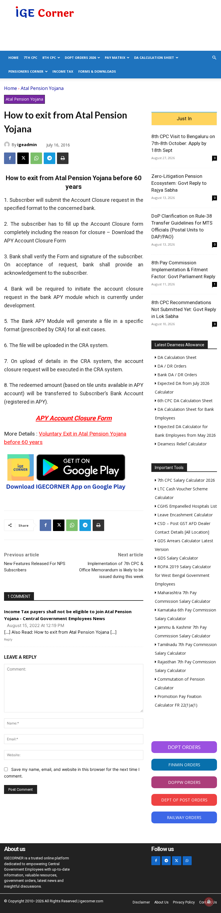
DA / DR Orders (171, 366)
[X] (23, 158)
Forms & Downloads (97, 71)
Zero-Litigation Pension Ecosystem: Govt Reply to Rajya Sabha (179, 183)
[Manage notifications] (209, 901)
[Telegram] (49, 158)
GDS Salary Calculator (177, 558)
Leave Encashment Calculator (184, 514)
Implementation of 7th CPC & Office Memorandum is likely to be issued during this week (111, 570)
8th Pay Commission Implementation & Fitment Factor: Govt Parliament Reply (183, 269)
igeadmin (27, 144)
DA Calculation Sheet (154, 57)
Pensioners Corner (25, 71)
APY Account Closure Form (74, 418)
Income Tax (62, 71)
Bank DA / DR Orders (176, 374)
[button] (214, 58)
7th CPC (30, 57)
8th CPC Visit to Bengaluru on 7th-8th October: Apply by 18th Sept (183, 143)
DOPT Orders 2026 (80, 57)
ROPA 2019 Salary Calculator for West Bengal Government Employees (183, 575)
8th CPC (49, 57)
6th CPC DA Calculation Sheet (184, 400)
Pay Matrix (115, 57)
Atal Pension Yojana (42, 88)
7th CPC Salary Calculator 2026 (185, 480)
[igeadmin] (8, 144)
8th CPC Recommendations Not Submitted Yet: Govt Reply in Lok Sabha (183, 309)
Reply (8, 639)
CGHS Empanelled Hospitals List (186, 506)
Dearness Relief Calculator (181, 444)
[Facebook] (10, 158)
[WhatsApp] (36, 158)
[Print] (62, 158)
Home (13, 57)
